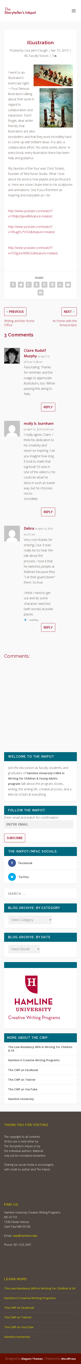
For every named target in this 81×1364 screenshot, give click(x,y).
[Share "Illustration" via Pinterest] (44, 285)
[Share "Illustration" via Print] (40, 292)
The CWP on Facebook (23, 1070)
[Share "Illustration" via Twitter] (21, 285)
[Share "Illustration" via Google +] (29, 285)
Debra (29, 528)
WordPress (68, 1358)
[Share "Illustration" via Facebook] (13, 285)
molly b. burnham (39, 423)
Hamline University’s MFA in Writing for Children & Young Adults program (36, 778)
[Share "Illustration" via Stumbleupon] (60, 285)
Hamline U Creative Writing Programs (34, 1060)
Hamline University (21, 1099)
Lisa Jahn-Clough (36, 50)
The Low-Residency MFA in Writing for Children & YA (40, 1048)
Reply (48, 407)
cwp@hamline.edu (24, 1235)
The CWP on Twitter (22, 1079)
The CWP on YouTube (22, 1089)
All (25, 56)
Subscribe (15, 838)
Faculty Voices (39, 56)
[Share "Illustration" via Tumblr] (36, 285)
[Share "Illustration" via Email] (68, 285)
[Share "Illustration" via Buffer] (52, 285)
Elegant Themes (32, 1358)
